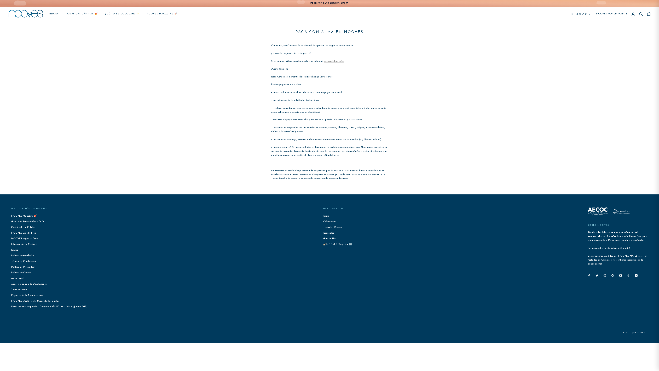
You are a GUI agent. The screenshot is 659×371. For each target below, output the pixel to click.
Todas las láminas (332, 227)
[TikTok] (628, 275)
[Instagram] (605, 275)
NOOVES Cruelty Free (23, 233)
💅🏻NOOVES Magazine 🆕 (337, 244)
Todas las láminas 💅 (81, 14)
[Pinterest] (612, 275)
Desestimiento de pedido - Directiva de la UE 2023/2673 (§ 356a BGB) (49, 306)
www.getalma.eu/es (334, 61)
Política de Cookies (21, 272)
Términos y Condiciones (23, 261)
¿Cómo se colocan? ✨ (122, 14)
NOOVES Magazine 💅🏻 (162, 14)
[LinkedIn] (636, 275)
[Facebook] (589, 275)
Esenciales (328, 233)
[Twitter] (597, 275)
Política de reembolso (22, 255)
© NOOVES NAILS (634, 333)
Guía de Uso (329, 238)
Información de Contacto (24, 244)
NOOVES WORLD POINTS (611, 14)
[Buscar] (641, 14)
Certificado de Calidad (23, 227)
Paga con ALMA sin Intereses (27, 295)
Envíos (14, 250)
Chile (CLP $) (579, 14)
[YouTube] (620, 275)
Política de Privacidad (22, 267)
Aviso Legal (17, 278)
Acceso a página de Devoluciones (29, 284)
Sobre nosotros (19, 289)
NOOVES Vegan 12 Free (24, 238)
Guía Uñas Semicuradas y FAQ (27, 221)
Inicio (53, 14)
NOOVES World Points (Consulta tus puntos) (35, 301)
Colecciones (329, 221)
